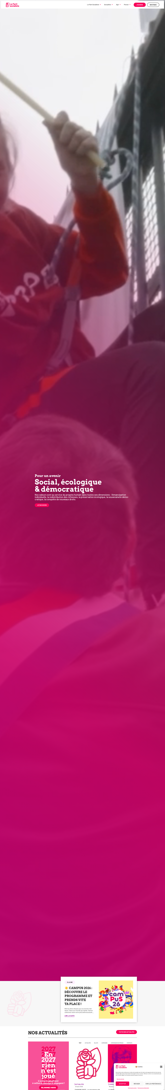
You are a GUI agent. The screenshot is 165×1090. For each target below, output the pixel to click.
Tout (80, 1042)
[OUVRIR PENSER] (130, 4)
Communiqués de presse (117, 1042)
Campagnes (104, 1042)
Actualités (88, 1042)
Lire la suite (69, 1016)
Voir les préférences (153, 1084)
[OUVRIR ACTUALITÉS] (112, 4)
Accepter (122, 1084)
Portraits (129, 1042)
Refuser (137, 1084)
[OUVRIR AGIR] (120, 4)
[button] (161, 1067)
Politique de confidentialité (143, 1087)
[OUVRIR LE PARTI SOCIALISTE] (100, 4)
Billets (96, 1042)
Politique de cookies (132, 1087)
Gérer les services (120, 1079)
